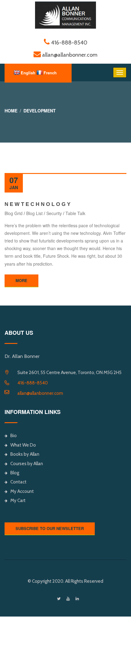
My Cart (18, 500)
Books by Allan (24, 454)
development (39, 111)
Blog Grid (14, 213)
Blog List (34, 213)
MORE (21, 280)
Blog (14, 473)
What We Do (23, 445)
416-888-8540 (32, 383)
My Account (22, 491)
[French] (40, 72)
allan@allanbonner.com (40, 393)
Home (11, 111)
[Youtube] (68, 599)
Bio (13, 435)
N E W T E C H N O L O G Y (37, 204)
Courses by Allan (26, 463)
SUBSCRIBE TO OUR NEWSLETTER (50, 528)
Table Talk (75, 213)
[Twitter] (59, 599)
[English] (17, 72)
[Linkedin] (77, 599)
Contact (18, 482)
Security (54, 213)
